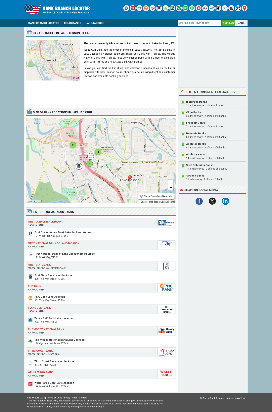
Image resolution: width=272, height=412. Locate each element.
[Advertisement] (101, 94)
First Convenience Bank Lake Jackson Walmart (63, 232)
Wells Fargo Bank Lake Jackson (54, 382)
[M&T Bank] (212, 10)
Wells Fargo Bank (40, 372)
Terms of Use (53, 397)
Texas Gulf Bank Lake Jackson (53, 318)
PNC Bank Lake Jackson (49, 296)
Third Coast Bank (40, 350)
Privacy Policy (70, 397)
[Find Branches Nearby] (245, 10)
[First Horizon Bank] (238, 10)
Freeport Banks (195, 122)
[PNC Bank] (146, 10)
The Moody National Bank (46, 329)
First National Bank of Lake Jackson (53, 243)
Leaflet (144, 201)
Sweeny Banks (195, 175)
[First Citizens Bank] (231, 10)
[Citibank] (225, 10)
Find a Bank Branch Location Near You (224, 398)
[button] (130, 179)
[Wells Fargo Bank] (133, 10)
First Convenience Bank (44, 221)
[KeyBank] (205, 10)
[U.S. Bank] (153, 10)
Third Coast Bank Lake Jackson (54, 361)
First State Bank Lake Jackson (53, 275)
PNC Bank (34, 286)
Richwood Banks (196, 101)
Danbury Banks (195, 154)
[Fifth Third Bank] (172, 10)
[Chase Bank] (126, 10)
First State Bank (39, 264)
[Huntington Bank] (192, 10)
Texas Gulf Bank (39, 307)
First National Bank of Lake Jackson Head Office (64, 253)
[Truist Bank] (159, 10)
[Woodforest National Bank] (218, 10)
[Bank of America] (139, 10)
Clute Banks (193, 112)
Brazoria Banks (196, 133)
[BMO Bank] (199, 10)
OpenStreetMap (167, 201)
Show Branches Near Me (158, 196)
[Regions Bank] (166, 10)
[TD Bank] (185, 10)
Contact (83, 397)
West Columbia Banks (199, 165)
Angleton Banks (196, 143)
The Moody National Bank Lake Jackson (59, 339)
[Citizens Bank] (179, 10)
